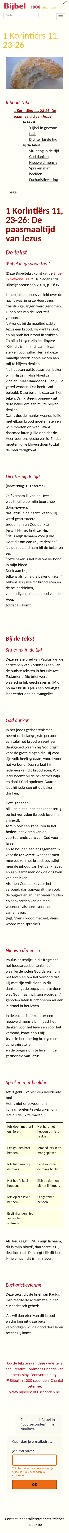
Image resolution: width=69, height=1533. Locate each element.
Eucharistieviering (43, 180)
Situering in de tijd (44, 151)
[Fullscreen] (65, 3)
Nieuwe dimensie (43, 163)
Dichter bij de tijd (43, 140)
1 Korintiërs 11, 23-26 (31, 41)
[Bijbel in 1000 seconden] (28, 6)
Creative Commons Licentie (34, 1369)
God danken (39, 157)
